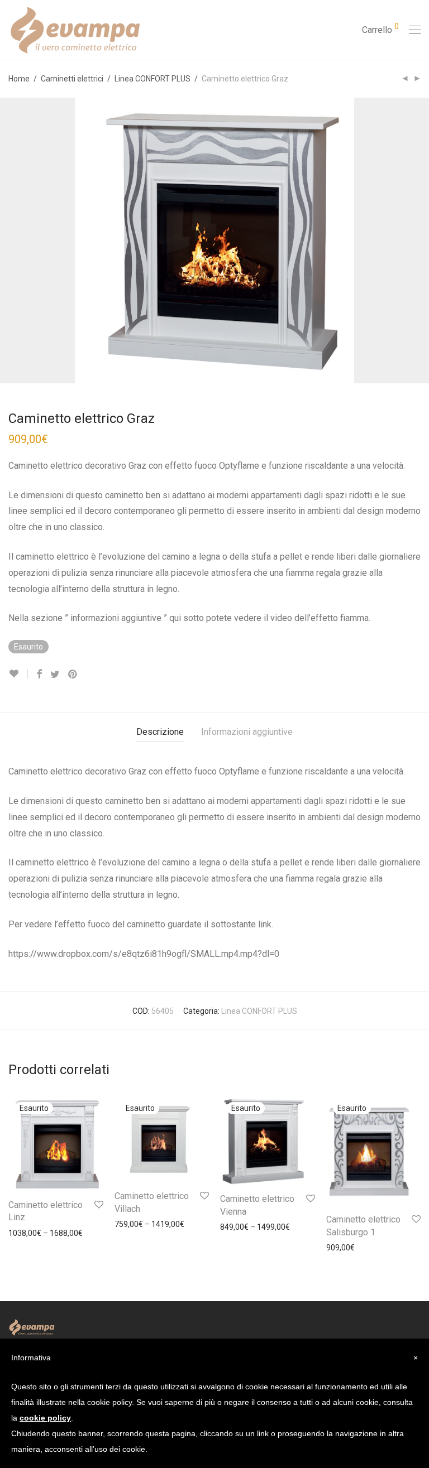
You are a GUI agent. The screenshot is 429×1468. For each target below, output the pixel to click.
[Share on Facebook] (39, 674)
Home (19, 78)
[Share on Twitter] (55, 674)
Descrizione (160, 731)
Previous (10, 240)
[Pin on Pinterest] (73, 674)
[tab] (160, 732)
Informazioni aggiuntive (247, 731)
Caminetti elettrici (72, 78)
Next (418, 240)
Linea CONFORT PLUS (152, 78)
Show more (23, 1233)
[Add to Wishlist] (18, 673)
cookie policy (45, 1417)
